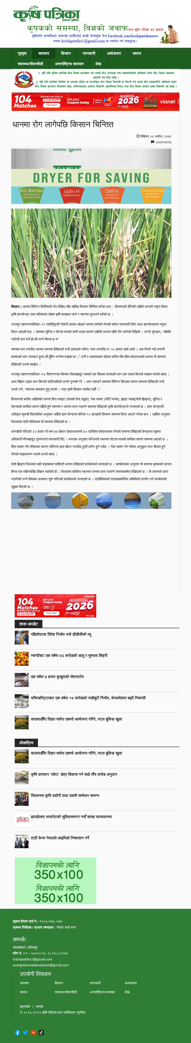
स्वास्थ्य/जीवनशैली (30, 63)
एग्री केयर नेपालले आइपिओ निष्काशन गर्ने (60, 838)
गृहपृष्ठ (22, 53)
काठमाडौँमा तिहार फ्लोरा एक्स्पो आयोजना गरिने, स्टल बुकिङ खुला (76, 719)
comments (163, 142)
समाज (137, 53)
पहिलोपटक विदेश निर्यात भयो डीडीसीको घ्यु (61, 634)
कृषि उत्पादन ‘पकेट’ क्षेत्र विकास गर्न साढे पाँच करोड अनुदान (74, 774)
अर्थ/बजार (114, 53)
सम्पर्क (39, 1006)
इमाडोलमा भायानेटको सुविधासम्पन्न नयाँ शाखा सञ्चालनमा (71, 816)
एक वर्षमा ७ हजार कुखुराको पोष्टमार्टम (57, 676)
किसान (66, 53)
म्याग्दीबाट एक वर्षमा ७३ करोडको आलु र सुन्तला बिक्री (69, 655)
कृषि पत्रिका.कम (52, 1012)
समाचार (43, 53)
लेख (98, 63)
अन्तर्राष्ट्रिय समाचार (69, 63)
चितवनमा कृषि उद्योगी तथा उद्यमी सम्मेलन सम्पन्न (65, 795)
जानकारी (89, 53)
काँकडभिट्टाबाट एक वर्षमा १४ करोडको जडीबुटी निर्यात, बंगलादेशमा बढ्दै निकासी (88, 697)
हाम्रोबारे (25, 1006)
